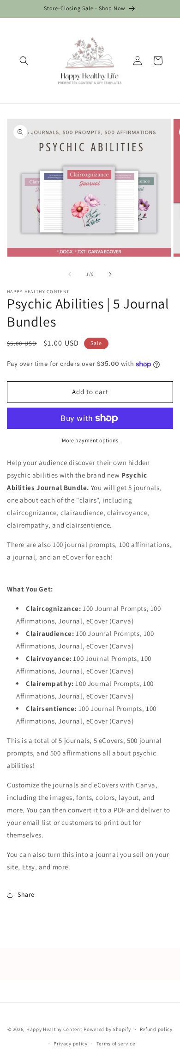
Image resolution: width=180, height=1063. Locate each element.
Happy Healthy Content (54, 1029)
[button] (24, 60)
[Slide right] (110, 274)
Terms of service (115, 1043)
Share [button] (26, 894)
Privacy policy (71, 1043)
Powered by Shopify (107, 1029)
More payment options (90, 440)
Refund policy (156, 1029)
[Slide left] (70, 274)
